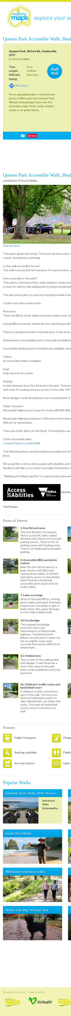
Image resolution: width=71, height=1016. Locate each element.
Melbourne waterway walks (28, 994)
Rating (13, 79)
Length (13, 70)
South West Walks (20, 955)
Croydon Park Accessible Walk (21, 565)
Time (12, 66)
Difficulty (14, 74)
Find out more (11, 367)
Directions (21, 85)
